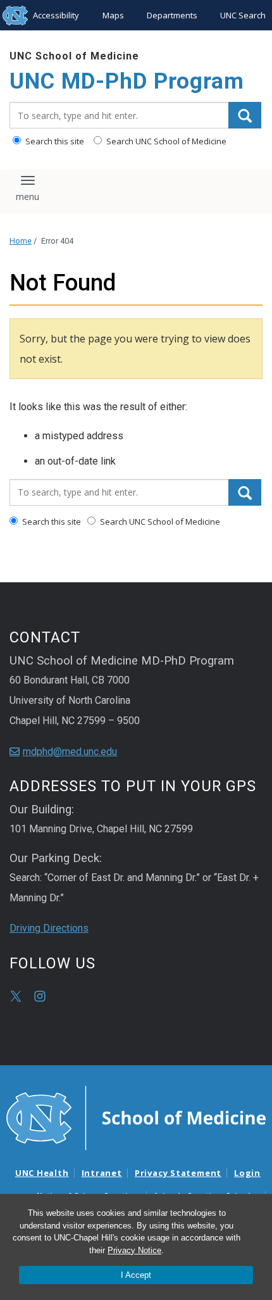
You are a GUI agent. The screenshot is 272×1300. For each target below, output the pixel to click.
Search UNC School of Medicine (165, 141)
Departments (172, 15)
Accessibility (56, 15)
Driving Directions (49, 928)
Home (20, 241)
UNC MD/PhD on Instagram (40, 996)
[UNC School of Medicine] (136, 1117)
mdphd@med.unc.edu (70, 752)
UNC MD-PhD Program (126, 81)
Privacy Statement (178, 1172)
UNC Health (42, 1172)
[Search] (244, 115)
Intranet (102, 1172)
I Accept (136, 1275)
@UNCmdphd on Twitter (15, 996)
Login (247, 1172)
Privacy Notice (134, 1250)
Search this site (53, 141)
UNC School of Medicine (74, 56)
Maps (113, 15)
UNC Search (243, 15)
